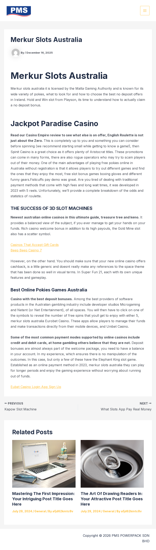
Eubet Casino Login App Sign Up (36, 387)
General (40, 511)
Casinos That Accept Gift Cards (35, 245)
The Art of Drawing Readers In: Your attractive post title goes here (112, 499)
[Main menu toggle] (145, 10)
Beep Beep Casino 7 (26, 250)
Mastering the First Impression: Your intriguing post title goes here (43, 499)
